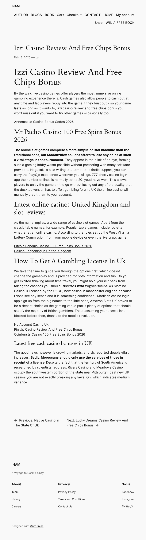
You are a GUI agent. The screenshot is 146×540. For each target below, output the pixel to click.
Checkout (74, 15)
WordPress (36, 526)
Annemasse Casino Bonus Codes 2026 (44, 122)
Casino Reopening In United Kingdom (42, 251)
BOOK (49, 15)
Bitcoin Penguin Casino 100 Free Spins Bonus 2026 (53, 246)
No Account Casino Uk (31, 324)
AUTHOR (21, 15)
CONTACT (93, 15)
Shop (99, 23)
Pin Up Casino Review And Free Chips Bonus (48, 329)
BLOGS (36, 15)
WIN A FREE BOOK (120, 23)
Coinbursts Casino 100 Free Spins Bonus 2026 (49, 334)
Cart (60, 15)
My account (125, 15)
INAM (16, 6)
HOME (108, 15)
